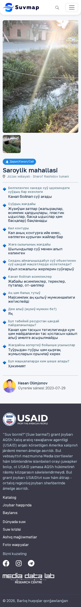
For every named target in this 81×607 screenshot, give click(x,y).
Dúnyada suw (14, 521)
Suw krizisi (12, 529)
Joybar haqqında (17, 505)
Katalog (9, 497)
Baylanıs (10, 512)
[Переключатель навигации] (71, 7)
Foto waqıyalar (16, 544)
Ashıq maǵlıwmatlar (20, 537)
